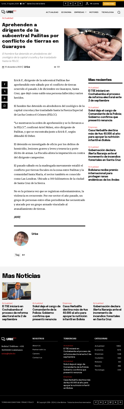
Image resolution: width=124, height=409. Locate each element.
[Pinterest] (5, 99)
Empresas (92, 127)
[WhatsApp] (5, 106)
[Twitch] (111, 402)
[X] (80, 4)
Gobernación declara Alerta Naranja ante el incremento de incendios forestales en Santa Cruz (107, 313)
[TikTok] (75, 4)
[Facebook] (66, 4)
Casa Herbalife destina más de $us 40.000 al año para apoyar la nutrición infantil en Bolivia (75, 313)
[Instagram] (71, 4)
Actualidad (7, 18)
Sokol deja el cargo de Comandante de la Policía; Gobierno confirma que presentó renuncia (46, 313)
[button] (118, 12)
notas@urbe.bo (8, 353)
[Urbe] (21, 238)
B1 (23, 254)
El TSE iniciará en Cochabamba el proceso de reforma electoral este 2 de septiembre (15, 313)
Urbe (27, 67)
